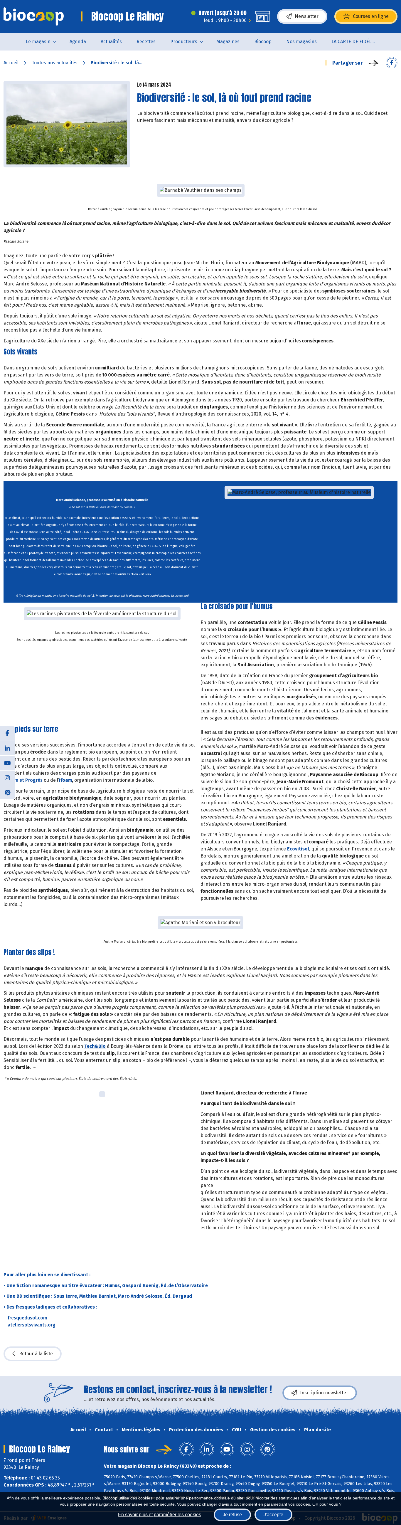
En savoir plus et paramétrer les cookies (159, 1514)
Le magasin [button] (38, 41)
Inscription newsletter (324, 1392)
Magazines (228, 41)
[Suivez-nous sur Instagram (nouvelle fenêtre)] (7, 777)
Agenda (78, 41)
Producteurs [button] (183, 41)
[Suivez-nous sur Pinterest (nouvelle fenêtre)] (7, 792)
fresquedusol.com (27, 1318)
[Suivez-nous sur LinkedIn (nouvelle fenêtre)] (7, 748)
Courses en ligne (371, 16)
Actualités (111, 41)
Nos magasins (301, 41)
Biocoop (263, 41)
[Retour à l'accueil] (34, 16)
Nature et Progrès (23, 780)
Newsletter (307, 16)
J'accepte (273, 1514)
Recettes (146, 41)
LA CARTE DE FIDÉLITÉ (354, 41)
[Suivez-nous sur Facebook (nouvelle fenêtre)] (7, 733)
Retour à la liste (36, 1353)
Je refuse (232, 1514)
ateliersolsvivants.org (31, 1325)
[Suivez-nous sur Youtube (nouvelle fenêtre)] (7, 762)
